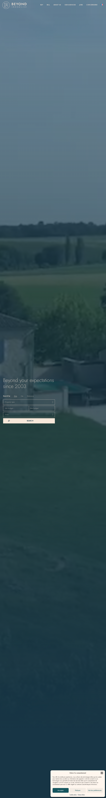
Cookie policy (73, 795)
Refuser (77, 790)
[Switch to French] (102, 4)
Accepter (61, 790)
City (22, 396)
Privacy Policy (81, 795)
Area (15, 396)
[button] (102, 773)
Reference (30, 396)
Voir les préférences (95, 790)
